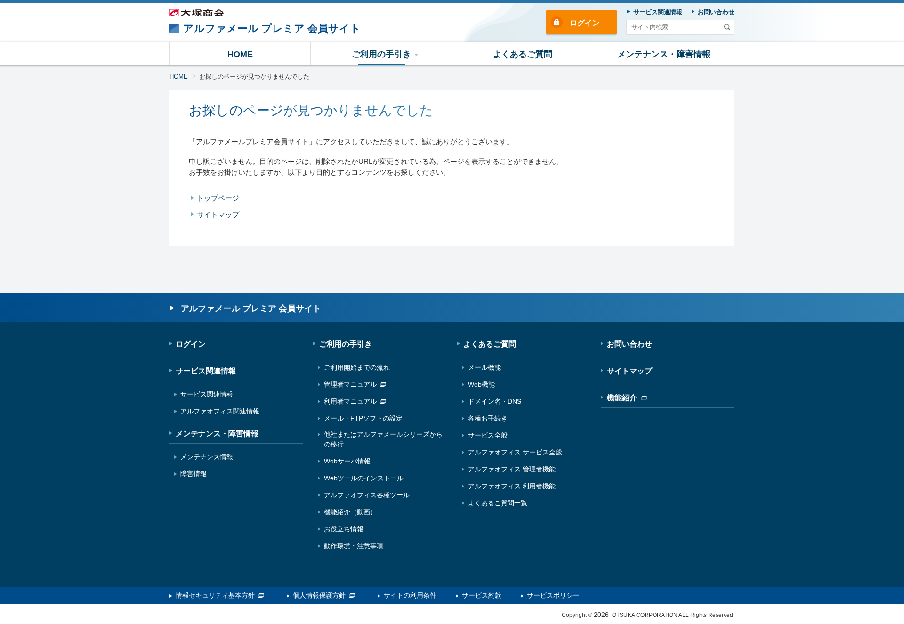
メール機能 (484, 367)
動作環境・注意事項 (353, 546)
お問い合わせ (629, 344)
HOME (179, 76)
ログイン (585, 23)
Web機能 (481, 384)
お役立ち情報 (343, 529)
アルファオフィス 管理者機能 (512, 469)
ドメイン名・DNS (494, 401)
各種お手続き (488, 418)
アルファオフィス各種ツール (367, 495)
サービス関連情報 (206, 371)
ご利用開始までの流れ (357, 367)
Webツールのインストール (364, 478)
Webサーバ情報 (347, 461)
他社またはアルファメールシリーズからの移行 (383, 439)
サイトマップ (218, 215)
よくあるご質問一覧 (497, 503)
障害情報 (193, 474)
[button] (381, 53)
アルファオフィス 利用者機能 (512, 486)
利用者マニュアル (350, 401)
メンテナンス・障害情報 (217, 434)
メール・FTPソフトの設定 (363, 418)
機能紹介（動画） (350, 512)
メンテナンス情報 (206, 457)
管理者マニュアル (350, 384)
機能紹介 (622, 398)
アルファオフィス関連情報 (219, 411)
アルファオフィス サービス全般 (515, 452)
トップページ (218, 198)
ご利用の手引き (345, 344)
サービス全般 (488, 435)
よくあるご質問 (489, 344)
